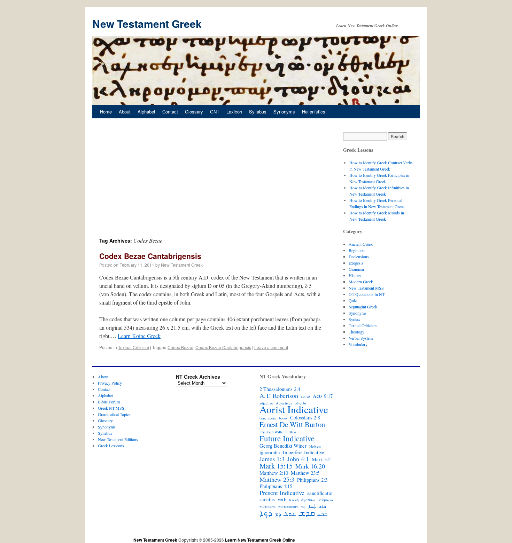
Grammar (356, 269)
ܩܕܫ (307, 513)
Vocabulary (358, 344)
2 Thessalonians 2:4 (279, 389)
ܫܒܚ (322, 514)
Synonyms (284, 111)
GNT (214, 111)
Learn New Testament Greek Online (260, 540)
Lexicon (234, 111)
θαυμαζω (325, 499)
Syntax (354, 319)
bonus (283, 418)
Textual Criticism (133, 347)
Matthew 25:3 (276, 479)
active (305, 396)
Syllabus (257, 111)
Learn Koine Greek (139, 335)
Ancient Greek (361, 244)
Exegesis (356, 263)
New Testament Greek (147, 23)
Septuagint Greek (363, 306)
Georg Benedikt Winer (283, 446)
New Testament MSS (366, 288)
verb (282, 499)
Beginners (357, 250)
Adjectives (284, 403)
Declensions (359, 256)
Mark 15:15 (276, 466)
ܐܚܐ (312, 506)
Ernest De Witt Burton (292, 424)
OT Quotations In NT (367, 294)
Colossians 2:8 (305, 418)
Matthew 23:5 (305, 473)
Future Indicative (287, 438)
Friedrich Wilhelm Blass (277, 432)
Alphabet (146, 111)
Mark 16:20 (310, 466)
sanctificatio (319, 493)
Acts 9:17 (323, 396)
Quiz (353, 300)
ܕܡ (278, 514)
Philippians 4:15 (275, 486)
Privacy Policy (110, 383)
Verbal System (361, 338)
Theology (356, 332)
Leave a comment (271, 347)
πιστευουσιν (288, 506)
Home (106, 111)
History (355, 275)
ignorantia (269, 452)
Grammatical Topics (114, 414)
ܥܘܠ (290, 513)
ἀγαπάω (308, 499)
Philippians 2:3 (312, 480)
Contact (170, 111)
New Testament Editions (118, 439)
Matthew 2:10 (273, 473)
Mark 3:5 (321, 459)
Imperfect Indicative (303, 452)
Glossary (194, 111)
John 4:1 (298, 459)
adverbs (300, 403)
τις (303, 506)
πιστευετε (267, 506)
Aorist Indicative (293, 409)
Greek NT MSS (111, 408)
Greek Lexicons (111, 445)
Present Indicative (281, 492)
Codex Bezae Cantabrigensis (150, 256)
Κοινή (293, 499)
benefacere (267, 418)
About (125, 111)
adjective (266, 403)
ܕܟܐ (265, 513)
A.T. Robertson (278, 395)
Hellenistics (313, 111)
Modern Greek (361, 281)
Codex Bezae (180, 347)
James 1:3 (272, 459)
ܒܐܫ (322, 506)
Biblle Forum (109, 401)
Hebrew (315, 446)
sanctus (267, 499)
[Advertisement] (210, 184)
